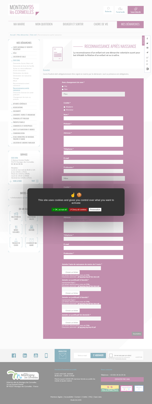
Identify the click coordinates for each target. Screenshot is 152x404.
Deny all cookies (79, 209)
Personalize (95, 209)
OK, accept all (60, 209)
